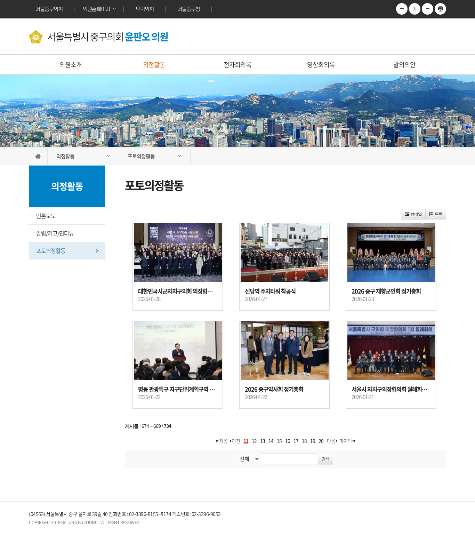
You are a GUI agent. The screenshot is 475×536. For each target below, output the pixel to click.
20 (321, 440)
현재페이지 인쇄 (440, 9)
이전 (236, 440)
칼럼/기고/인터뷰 (55, 233)
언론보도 (46, 215)
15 (279, 440)
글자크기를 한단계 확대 (402, 9)
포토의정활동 (50, 250)
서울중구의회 (49, 9)
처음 (223, 440)
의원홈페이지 (96, 9)
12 (254, 440)
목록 (438, 214)
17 (295, 440)
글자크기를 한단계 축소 (427, 9)
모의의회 (145, 9)
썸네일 (416, 214)
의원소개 (70, 64)
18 (304, 440)
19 (312, 440)
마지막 (345, 440)
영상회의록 (321, 64)
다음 (331, 440)
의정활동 (154, 64)
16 (287, 440)
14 (270, 440)
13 (262, 440)
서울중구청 (188, 9)
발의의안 (404, 64)
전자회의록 (237, 64)
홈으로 (38, 156)
